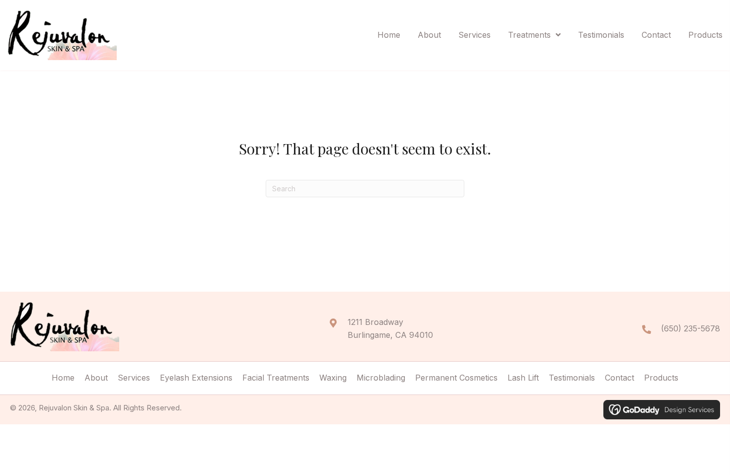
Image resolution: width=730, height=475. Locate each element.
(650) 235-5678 (690, 328)
